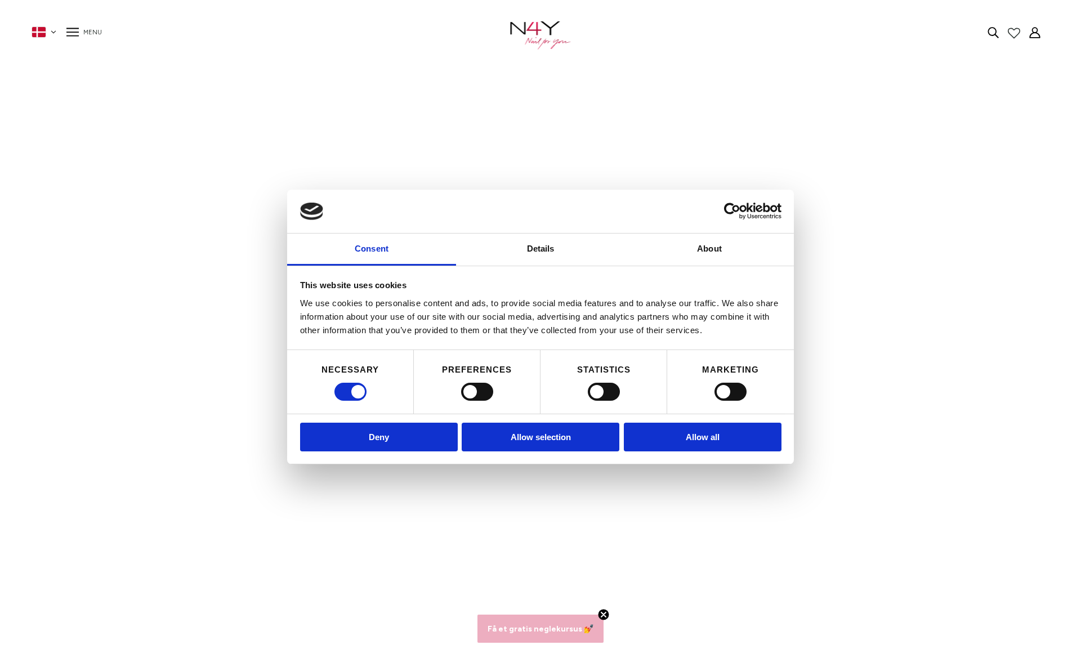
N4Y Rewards (273, 476)
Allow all (703, 437)
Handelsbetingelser (284, 516)
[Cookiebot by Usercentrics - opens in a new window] (732, 211)
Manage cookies (278, 570)
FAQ (254, 489)
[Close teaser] (603, 614)
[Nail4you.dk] (541, 35)
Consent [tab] (371, 248)
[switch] (477, 392)
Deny (379, 437)
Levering (262, 530)
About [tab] (709, 248)
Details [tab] (541, 248)
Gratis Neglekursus (283, 557)
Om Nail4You (271, 462)
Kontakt (261, 503)
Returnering (268, 543)
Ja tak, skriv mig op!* (797, 511)
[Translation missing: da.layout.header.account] (1035, 32)
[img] (993, 32)
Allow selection (541, 437)
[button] (540, 629)
